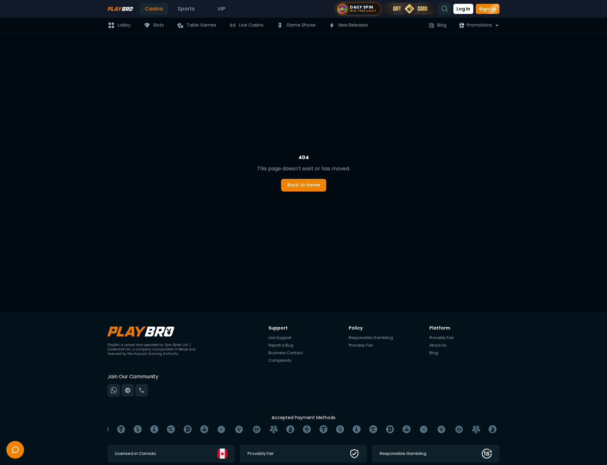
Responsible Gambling (371, 337)
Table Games (201, 25)
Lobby (124, 25)
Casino (154, 8)
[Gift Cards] (409, 9)
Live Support (279, 337)
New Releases (353, 25)
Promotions (479, 25)
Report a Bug (280, 345)
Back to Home (303, 185)
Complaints (279, 360)
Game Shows (301, 25)
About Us (437, 345)
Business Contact (285, 352)
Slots (158, 25)
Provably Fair (361, 345)
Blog (441, 25)
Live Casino (251, 25)
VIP (221, 8)
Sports (186, 8)
